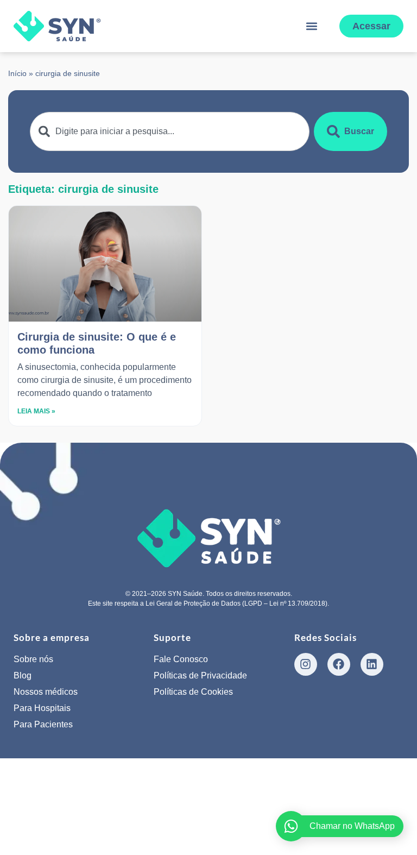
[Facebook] (338, 664)
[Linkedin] (372, 664)
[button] (312, 26)
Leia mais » (36, 411)
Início (17, 74)
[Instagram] (305, 664)
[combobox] (169, 131)
